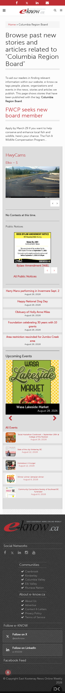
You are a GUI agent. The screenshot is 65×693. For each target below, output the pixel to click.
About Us (30, 601)
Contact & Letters (36, 609)
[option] (32, 180)
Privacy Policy (33, 613)
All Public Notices (25, 276)
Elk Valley (31, 583)
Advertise (30, 605)
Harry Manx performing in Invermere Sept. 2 (32, 290)
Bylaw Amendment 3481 (33, 265)
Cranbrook (31, 571)
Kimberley (31, 575)
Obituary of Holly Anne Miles (32, 312)
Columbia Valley (35, 579)
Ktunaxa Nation (34, 587)
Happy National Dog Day (32, 301)
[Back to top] (57, 685)
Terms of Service (35, 617)
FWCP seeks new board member (26, 112)
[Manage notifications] (8, 672)
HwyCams (16, 155)
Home (12, 24)
